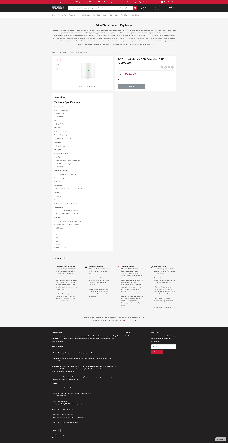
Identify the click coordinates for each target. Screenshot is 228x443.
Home (54, 15)
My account (158, 9)
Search (127, 336)
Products (72, 15)
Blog (116, 15)
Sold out (131, 86)
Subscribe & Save (169, 2)
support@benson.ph (129, 320)
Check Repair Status (99, 15)
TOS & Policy (125, 15)
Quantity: (121, 80)
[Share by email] (172, 67)
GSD (53, 437)
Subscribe (157, 352)
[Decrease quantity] (127, 80)
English (55, 430)
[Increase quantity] (137, 80)
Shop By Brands (85, 15)
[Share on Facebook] (162, 67)
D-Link (120, 67)
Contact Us (62, 15)
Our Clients (135, 15)
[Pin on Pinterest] (165, 67)
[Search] (135, 8)
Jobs (110, 15)
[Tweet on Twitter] (169, 67)
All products (60, 52)
